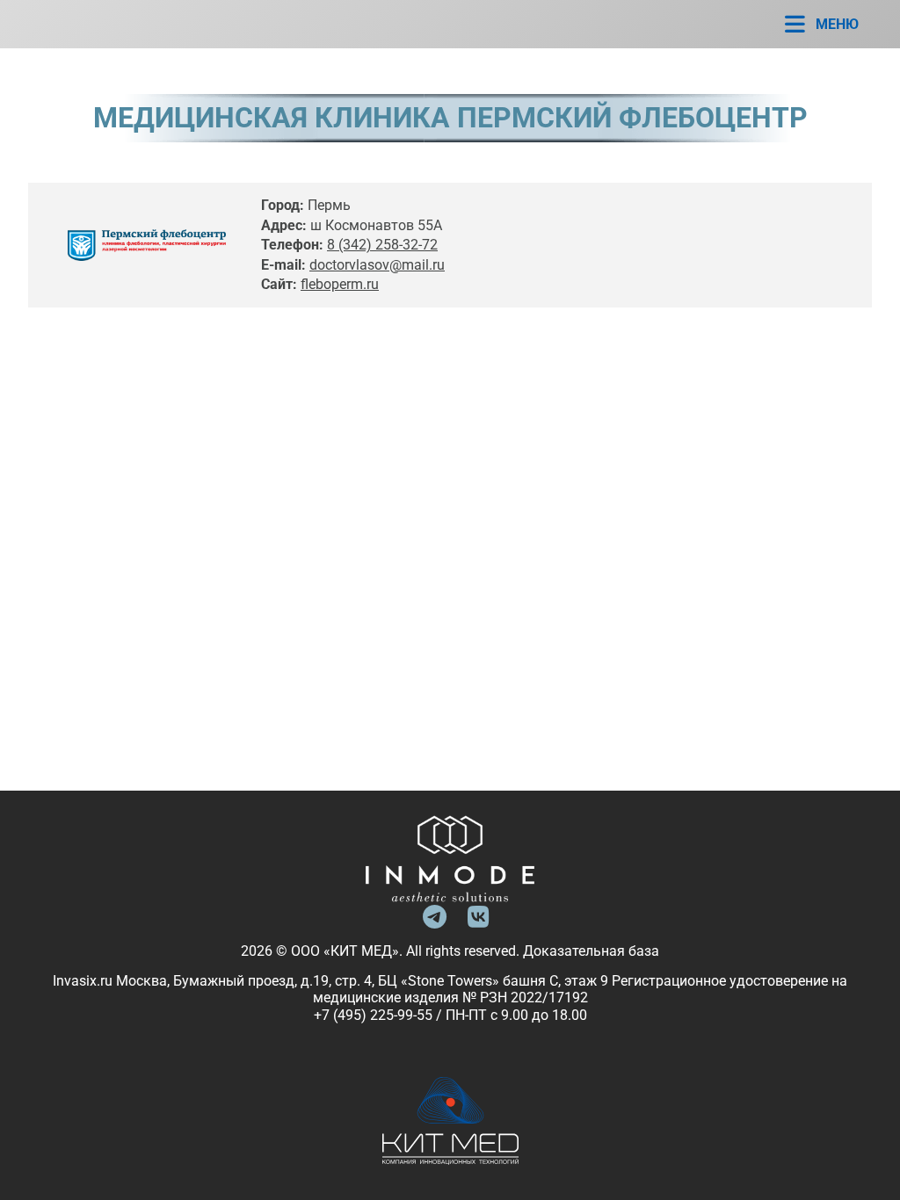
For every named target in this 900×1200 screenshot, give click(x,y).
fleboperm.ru (340, 284)
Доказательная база (591, 951)
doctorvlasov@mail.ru (377, 265)
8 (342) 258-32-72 (382, 244)
